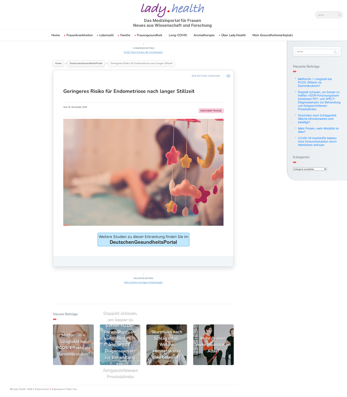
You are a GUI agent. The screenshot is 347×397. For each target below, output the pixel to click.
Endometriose (211, 110)
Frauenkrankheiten (79, 35)
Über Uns (71, 389)
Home (55, 35)
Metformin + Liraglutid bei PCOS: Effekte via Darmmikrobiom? (315, 82)
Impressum (57, 389)
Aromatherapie (204, 35)
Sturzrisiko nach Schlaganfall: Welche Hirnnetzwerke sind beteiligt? (317, 119)
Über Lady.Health (233, 35)
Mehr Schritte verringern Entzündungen (143, 282)
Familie (125, 35)
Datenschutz (42, 389)
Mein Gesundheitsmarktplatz (272, 35)
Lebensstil (106, 35)
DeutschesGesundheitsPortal (86, 63)
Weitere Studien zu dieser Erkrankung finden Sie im (143, 239)
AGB (30, 389)
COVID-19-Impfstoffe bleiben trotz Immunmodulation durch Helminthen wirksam (317, 141)
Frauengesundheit (149, 35)
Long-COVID (178, 35)
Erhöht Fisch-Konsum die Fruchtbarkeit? (143, 52)
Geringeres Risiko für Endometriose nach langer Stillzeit (129, 91)
